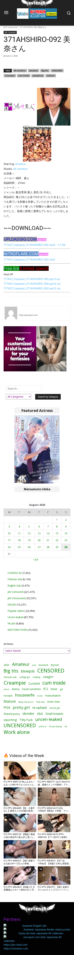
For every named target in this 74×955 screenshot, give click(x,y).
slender (28, 713)
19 (29, 540)
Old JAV (12, 604)
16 (65, 533)
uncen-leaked (48, 719)
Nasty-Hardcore (26, 701)
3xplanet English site (34, 925)
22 (57, 540)
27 (39, 547)
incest (40, 695)
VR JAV (11, 623)
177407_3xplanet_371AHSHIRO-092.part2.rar (32, 283)
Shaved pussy (12, 713)
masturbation (53, 695)
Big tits (44, 70)
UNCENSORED (20, 725)
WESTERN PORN (17, 629)
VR (65, 726)
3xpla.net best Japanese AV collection (40, 933)
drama (15, 689)
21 (48, 540)
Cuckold (34, 683)
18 (19, 540)
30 (65, 547)
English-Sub (14, 585)
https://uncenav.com (16, 948)
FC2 (45, 689)
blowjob (28, 671)
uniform (51, 75)
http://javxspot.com (28, 315)
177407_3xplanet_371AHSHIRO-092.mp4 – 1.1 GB (34, 245)
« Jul (35, 559)
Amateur (33, 70)
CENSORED (57, 70)
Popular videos (16, 611)
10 (9, 533)
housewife (24, 695)
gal (61, 689)
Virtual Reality (55, 726)
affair (7, 665)
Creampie (10, 75)
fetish (54, 689)
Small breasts (54, 714)
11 (19, 533)
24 (9, 547)
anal (34, 665)
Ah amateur (20, 70)
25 (19, 547)
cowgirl (48, 677)
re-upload (39, 708)
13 (39, 533)
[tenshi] (11, 313)
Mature (10, 701)
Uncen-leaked (15, 617)
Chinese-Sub (15, 579)
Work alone (17, 732)
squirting (10, 720)
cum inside (23, 75)
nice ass (40, 701)
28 (48, 547)
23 (65, 540)
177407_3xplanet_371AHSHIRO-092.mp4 (29, 259)
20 (39, 540)
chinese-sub (10, 677)
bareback (43, 664)
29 (57, 547)
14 (48, 533)
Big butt (55, 665)
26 (29, 547)
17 (9, 540)
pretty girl (21, 707)
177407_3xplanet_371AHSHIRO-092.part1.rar (32, 279)
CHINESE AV (15, 573)
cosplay (36, 677)
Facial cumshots (31, 689)
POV (7, 707)
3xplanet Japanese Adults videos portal (46, 929)
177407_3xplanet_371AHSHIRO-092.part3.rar (32, 288)
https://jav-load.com (15, 944)
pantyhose (38, 75)
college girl (24, 677)
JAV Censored (10, 27)
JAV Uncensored (17, 598)
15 (57, 533)
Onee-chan (53, 701)
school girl (54, 708)
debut (6, 689)
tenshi (23, 310)
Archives (8, 644)
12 (29, 533)
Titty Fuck (26, 720)
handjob (8, 695)
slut (40, 713)
